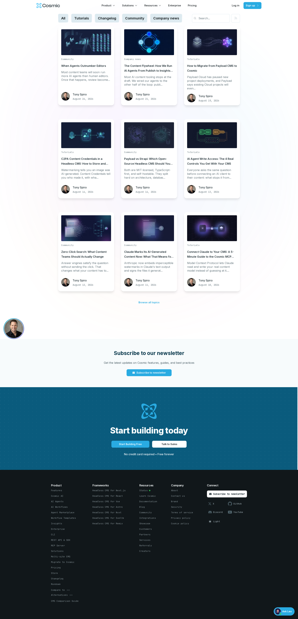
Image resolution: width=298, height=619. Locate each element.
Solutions (128, 5)
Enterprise (174, 5)
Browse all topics (149, 302)
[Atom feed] (235, 18)
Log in (235, 5)
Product (106, 5)
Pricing (192, 5)
